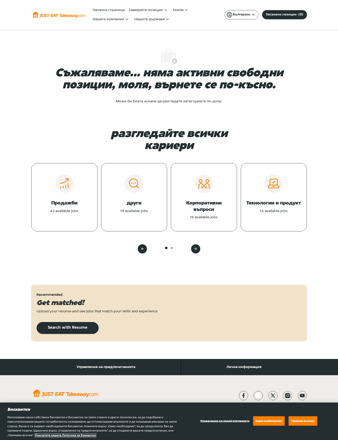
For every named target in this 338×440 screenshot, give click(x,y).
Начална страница (109, 10)
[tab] (166, 248)
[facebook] (243, 395)
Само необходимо (269, 420)
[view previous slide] (142, 248)
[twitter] (273, 395)
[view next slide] (195, 248)
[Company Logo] (59, 15)
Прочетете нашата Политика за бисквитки (65, 435)
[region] (169, 421)
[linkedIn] (258, 395)
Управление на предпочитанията (106, 367)
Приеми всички (302, 420)
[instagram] (287, 395)
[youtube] (302, 395)
